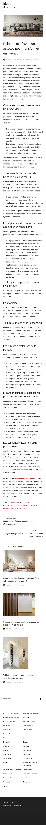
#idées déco (22, 506)
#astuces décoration (20, 502)
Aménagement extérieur (31, 713)
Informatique (27, 750)
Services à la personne (31, 774)
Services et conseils (10, 778)
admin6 (8, 59)
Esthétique (6, 746)
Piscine (5, 762)
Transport (6, 782)
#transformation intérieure (15, 509)
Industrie (6, 750)
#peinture (35, 506)
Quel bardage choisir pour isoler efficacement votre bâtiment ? (24, 535)
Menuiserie (7, 754)
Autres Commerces (9, 721)
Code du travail (28, 725)
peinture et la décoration (24, 478)
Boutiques (6, 725)
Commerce (7, 730)
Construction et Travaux (11, 734)
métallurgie (26, 754)
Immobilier (26, 746)
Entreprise (6, 742)
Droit (24, 738)
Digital (5, 738)
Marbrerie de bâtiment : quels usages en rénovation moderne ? (19, 522)
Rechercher (7, 698)
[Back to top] (44, 823)
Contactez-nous (8, 802)
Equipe (25, 742)
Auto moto (26, 717)
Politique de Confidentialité (12, 805)
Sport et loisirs (28, 778)
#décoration (8, 506)
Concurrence (27, 730)
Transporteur (27, 782)
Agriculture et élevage (10, 713)
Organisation (27, 758)
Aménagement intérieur (30, 59)
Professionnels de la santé (12, 769)
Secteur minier (8, 774)
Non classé (7, 758)
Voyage (5, 786)
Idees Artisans (9, 5)
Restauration (27, 769)
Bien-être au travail (29, 721)
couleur (8, 114)
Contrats (26, 734)
